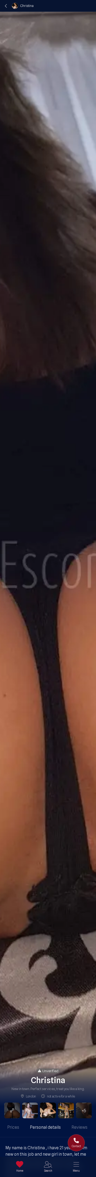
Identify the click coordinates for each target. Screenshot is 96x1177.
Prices (13, 1127)
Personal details (45, 1127)
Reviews (79, 1127)
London (31, 1096)
